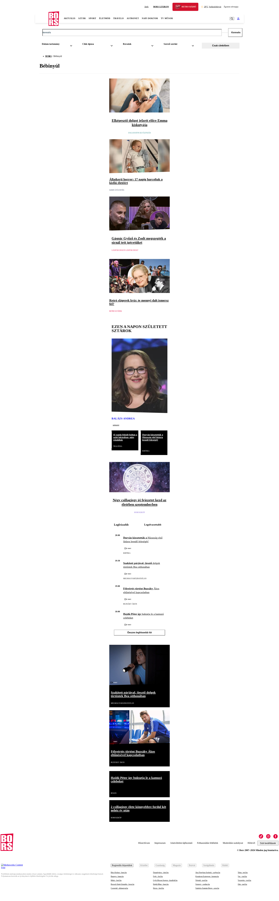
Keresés (235, 32)
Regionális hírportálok (122, 865)
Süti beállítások (268, 843)
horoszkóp (139, 512)
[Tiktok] (261, 836)
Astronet (133, 18)
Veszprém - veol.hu (244, 880)
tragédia (117, 446)
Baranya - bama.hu (117, 876)
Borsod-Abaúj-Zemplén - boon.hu (122, 884)
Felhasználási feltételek (207, 843)
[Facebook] (275, 836)
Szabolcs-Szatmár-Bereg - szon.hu (207, 888)
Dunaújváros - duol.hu (161, 872)
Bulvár (192, 865)
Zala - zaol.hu (242, 884)
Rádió (225, 865)
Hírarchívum (144, 843)
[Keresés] (232, 18)
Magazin (177, 865)
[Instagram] (268, 836)
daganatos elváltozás (139, 133)
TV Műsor (167, 18)
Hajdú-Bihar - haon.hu (161, 884)
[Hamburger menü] (42, 18)
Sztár (82, 18)
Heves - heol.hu (158, 888)
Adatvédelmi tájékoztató (181, 843)
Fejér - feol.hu (158, 876)
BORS (48, 56)
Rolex (114, 793)
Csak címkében (220, 45)
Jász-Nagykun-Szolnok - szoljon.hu (207, 872)
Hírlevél (251, 843)
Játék (146, 7)
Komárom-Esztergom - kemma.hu (207, 876)
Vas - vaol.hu (242, 876)
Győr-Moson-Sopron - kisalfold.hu (165, 880)
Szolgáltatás (208, 865)
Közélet (143, 865)
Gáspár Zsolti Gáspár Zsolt (125, 250)
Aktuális (69, 18)
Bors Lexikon (161, 7)
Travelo (118, 18)
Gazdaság (160, 865)
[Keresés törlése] (225, 32)
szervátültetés (116, 190)
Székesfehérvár (212, 7)
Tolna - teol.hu (243, 872)
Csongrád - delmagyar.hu (119, 888)
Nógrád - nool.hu (201, 880)
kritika (146, 451)
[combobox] (58, 44)
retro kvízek (115, 311)
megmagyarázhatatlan (134, 579)
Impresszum (160, 843)
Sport (92, 18)
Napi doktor (150, 18)
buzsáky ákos (130, 604)
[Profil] (238, 18)
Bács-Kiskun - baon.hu (119, 872)
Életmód (104, 18)
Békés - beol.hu (116, 880)
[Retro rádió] (179, 7)
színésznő (116, 425)
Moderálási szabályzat (233, 843)
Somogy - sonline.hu (202, 884)
